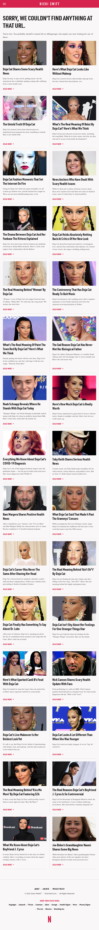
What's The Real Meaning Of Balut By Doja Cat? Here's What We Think (73, 126)
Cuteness (38, 905)
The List (40, 909)
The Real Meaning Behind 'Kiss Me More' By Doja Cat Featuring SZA (22, 792)
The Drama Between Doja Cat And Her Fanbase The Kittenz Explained (24, 236)
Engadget (12, 905)
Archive (46, 889)
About (37, 889)
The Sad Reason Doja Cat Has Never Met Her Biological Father (72, 347)
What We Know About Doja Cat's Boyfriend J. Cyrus (21, 847)
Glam (47, 905)
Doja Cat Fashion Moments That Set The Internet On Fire (23, 181)
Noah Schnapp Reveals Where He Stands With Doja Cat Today (22, 406)
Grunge (54, 905)
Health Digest (65, 905)
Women (48, 909)
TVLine (30, 905)
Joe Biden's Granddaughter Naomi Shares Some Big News (71, 847)
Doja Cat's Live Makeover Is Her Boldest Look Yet (21, 737)
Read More (7, 89)
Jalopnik (22, 905)
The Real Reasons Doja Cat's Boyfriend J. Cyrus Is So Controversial (74, 792)
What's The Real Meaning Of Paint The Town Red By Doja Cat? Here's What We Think (24, 349)
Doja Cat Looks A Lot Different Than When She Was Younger (72, 737)
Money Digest (84, 905)
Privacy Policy (59, 889)
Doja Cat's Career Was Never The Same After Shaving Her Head (21, 571)
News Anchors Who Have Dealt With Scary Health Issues (72, 181)
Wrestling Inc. (59, 909)
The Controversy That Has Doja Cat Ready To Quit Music (72, 292)
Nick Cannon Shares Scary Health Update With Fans (71, 682)
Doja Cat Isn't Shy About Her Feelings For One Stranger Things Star (73, 627)
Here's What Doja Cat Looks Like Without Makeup (70, 71)
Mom (75, 905)
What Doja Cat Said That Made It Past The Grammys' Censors (73, 516)
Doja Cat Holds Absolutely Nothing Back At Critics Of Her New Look (72, 236)
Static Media (36, 894)
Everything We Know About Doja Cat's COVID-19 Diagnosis (24, 461)
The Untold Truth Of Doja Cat (19, 124)
